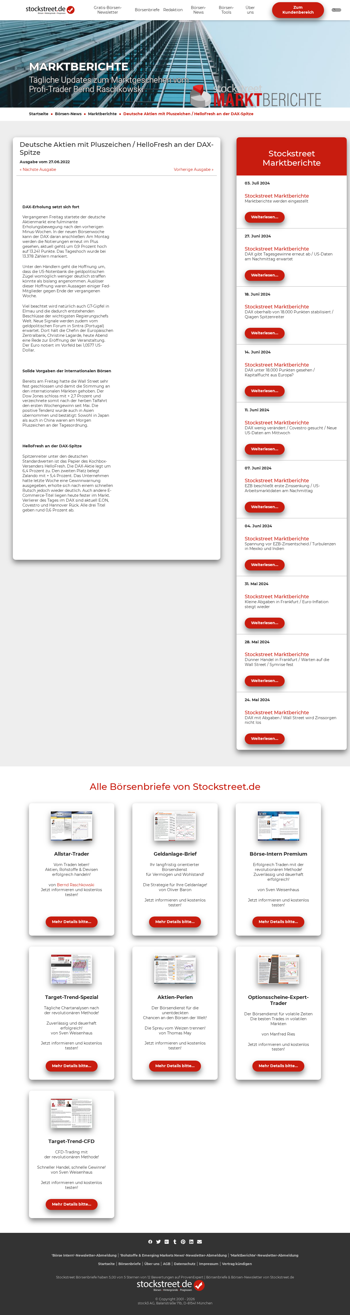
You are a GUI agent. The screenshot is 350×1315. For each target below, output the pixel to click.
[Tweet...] (158, 1241)
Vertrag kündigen (237, 1264)
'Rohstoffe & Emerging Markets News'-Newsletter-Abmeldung (173, 1255)
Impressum (208, 1264)
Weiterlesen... (264, 217)
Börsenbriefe (129, 1264)
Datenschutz (185, 1264)
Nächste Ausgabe (39, 169)
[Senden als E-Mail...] (199, 1241)
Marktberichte (102, 113)
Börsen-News (68, 113)
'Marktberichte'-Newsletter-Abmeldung (264, 1255)
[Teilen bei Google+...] (166, 1241)
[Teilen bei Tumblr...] (175, 1241)
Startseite (38, 113)
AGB (166, 1264)
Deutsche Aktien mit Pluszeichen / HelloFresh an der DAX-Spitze (188, 113)
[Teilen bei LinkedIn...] (191, 1241)
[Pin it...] (183, 1241)
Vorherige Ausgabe (192, 169)
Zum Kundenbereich (298, 10)
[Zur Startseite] (53, 10)
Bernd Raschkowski (75, 884)
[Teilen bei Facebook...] (150, 1241)
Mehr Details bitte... (71, 921)
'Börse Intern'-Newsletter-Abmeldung (84, 1255)
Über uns (151, 1264)
